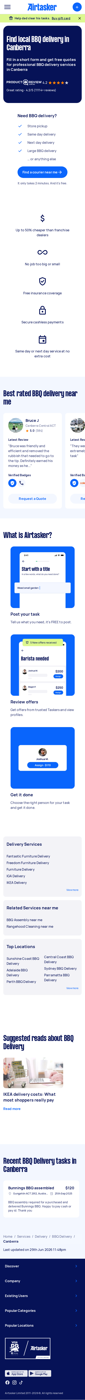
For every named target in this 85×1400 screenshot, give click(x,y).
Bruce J (32, 420)
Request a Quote (32, 498)
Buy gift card (61, 18)
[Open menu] (7, 7)
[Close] (80, 18)
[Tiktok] (21, 1382)
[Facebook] (7, 1382)
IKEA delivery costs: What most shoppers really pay (29, 1097)
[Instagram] (14, 1382)
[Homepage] (42, 7)
